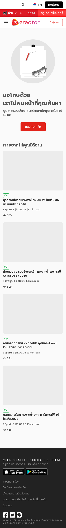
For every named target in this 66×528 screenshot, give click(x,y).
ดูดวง (31, 13)
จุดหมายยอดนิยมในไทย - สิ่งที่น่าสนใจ (25, 499)
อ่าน (10, 13)
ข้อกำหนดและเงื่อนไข (14, 487)
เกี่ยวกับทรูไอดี (11, 481)
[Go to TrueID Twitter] (12, 514)
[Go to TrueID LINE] (19, 514)
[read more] (33, 170)
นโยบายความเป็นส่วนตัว (16, 493)
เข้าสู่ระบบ (54, 5)
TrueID (10, 4)
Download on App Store (14, 471)
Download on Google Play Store (37, 471)
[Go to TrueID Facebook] (6, 514)
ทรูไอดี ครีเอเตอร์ (52, 13)
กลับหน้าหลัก (33, 126)
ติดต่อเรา (8, 505)
